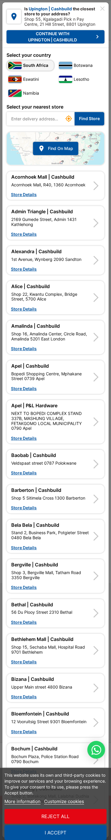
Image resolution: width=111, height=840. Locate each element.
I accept (55, 833)
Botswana (83, 65)
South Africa (35, 65)
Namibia (31, 93)
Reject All (55, 816)
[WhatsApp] (96, 750)
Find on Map (55, 148)
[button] (55, 185)
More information (22, 801)
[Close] (102, 8)
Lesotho (81, 79)
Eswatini (31, 79)
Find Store (89, 118)
